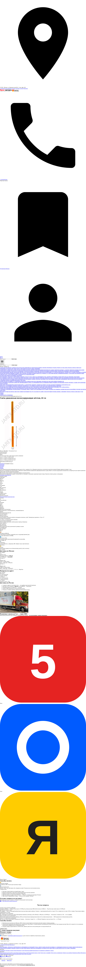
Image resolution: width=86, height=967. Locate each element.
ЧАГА (31, 387)
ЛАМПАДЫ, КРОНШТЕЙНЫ (20, 382)
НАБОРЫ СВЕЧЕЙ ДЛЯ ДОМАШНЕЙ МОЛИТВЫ (37, 370)
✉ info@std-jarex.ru (13, 901)
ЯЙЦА (28, 389)
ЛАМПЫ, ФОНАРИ (35, 379)
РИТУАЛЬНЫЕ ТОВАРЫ (9, 948)
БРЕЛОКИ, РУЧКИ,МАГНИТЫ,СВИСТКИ (9, 391)
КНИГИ (8, 375)
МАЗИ (52, 387)
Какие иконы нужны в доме (22, 952)
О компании (2, 88)
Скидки (13, 88)
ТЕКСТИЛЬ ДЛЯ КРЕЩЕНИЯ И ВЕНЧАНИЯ (10, 384)
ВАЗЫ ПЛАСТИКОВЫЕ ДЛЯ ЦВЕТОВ (39, 381)
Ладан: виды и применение (57, 952)
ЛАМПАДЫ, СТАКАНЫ (12, 377)
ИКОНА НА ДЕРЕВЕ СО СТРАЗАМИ (44, 373)
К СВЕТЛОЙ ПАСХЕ (65, 384)
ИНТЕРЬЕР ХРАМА (63, 382)
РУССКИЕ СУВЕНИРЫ (70, 948)
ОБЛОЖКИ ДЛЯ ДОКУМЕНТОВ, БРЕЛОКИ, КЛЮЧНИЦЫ (53, 379)
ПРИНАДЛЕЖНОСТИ (59, 381)
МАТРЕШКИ (26, 391)
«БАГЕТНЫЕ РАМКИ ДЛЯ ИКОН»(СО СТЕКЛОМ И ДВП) (21, 374)
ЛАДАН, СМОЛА (32, 376)
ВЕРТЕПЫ (31, 388)
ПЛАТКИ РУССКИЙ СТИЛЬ (40, 391)
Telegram (9, 956)
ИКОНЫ (18, 947)
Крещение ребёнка (77, 952)
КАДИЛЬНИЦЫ (54, 376)
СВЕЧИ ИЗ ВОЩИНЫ (74, 371)
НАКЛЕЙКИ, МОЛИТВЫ (16, 375)
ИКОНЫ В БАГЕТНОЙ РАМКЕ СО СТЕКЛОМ (48, 372)
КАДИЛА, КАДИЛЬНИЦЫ (33, 382)
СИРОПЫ (28, 387)
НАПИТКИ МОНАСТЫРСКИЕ (54, 385)
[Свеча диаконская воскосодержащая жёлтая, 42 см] (12, 424)
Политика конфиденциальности (32, 950)
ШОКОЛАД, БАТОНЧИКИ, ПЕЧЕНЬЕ (8, 385)
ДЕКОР (39, 388)
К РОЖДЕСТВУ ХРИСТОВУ (48, 948)
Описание (2, 464)
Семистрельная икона (16, 954)
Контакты (26, 88)
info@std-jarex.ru (10, 944)
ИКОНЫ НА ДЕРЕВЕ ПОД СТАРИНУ (67, 372)
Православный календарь (5, 952)
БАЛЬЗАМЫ (3, 387)
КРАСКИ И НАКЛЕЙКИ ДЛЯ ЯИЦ (72, 389)
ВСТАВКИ (51, 370)
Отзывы (1, 468)
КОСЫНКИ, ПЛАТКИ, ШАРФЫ (48, 384)
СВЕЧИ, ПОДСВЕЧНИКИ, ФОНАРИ (8, 388)
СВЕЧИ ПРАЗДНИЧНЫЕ (63, 371)
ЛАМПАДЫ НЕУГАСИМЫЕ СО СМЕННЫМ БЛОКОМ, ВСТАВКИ (15, 381)
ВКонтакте (3, 956)
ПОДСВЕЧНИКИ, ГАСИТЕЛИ (7, 382)
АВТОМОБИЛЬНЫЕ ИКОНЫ (6, 372)
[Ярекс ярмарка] (5, 942)
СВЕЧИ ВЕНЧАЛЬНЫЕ (5, 371)
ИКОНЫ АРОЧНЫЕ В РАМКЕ (29, 373)
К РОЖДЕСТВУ (38, 385)
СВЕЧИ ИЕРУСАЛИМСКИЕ (6, 370)
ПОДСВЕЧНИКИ (27, 379)
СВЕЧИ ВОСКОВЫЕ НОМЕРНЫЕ (31, 371)
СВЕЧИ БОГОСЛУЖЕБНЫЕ (17, 371)
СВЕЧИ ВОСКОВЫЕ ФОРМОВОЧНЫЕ (48, 371)
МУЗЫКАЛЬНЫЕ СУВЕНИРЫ (59, 391)
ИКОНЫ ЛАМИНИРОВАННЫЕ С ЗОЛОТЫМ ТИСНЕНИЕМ (67, 373)
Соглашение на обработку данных (46, 950)
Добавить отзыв (4, 928)
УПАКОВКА (44, 388)
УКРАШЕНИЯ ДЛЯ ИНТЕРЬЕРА (13, 389)
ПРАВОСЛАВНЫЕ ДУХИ (22, 376)
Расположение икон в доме (34, 952)
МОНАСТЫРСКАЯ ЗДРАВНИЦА (34, 948)
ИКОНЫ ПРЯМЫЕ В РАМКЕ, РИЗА (14, 373)
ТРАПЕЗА (69, 391)
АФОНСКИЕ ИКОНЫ (19, 372)
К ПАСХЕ (45, 385)
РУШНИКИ (58, 384)
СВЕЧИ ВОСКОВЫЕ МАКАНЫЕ (76, 370)
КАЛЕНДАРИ (3, 375)
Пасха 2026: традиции (26, 954)
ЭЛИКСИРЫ (47, 387)
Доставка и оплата (19, 88)
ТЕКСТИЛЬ (51, 381)
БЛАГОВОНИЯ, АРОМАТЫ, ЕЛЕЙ (8, 376)
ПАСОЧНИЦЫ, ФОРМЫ (58, 389)
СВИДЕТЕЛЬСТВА (71, 379)
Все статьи (13, 952)
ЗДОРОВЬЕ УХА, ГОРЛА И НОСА (61, 387)
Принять (2, 966)
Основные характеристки (5, 475)
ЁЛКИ (35, 388)
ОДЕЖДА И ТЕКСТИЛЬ (21, 948)
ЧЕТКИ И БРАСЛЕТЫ (75, 377)
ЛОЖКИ (21, 391)
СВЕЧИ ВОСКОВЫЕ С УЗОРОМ (61, 370)
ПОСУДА (32, 391)
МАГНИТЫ (49, 388)
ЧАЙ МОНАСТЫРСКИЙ (38, 387)
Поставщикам (9, 88)
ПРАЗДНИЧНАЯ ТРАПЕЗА (23, 388)
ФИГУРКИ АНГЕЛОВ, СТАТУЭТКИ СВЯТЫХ (28, 377)
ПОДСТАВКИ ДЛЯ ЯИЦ (47, 389)
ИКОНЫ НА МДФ (33, 372)
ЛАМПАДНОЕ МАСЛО (63, 376)
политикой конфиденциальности (15, 935)
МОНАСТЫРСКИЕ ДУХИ (77, 391)
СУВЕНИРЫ (3, 389)
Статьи (23, 950)
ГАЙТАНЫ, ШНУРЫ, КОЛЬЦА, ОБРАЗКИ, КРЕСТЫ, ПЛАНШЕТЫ (55, 377)
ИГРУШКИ (49, 391)
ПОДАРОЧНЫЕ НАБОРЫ (20, 387)
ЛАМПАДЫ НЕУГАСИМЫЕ (19, 370)
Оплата (1, 467)
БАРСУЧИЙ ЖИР (10, 387)
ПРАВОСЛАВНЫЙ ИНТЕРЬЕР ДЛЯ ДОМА (16, 380)
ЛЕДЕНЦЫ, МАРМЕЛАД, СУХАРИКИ (26, 385)
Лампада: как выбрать (67, 952)
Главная (1, 392)
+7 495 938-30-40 (3, 179)
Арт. (4, 450)
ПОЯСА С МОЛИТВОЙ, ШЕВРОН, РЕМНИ (30, 384)
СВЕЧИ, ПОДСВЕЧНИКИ (36, 389)
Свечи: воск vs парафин (45, 952)
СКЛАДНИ (26, 372)
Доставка (2, 466)
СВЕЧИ (1, 393)
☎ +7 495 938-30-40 (4, 901)
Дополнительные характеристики (7, 496)
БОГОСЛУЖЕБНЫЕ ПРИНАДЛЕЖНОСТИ (49, 382)
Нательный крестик (7, 954)
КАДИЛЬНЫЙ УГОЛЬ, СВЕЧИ (43, 376)
